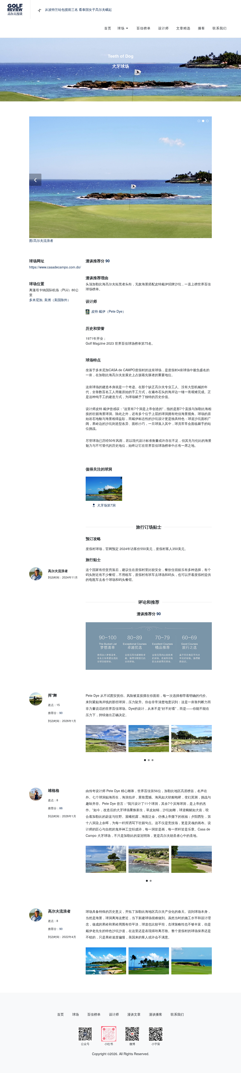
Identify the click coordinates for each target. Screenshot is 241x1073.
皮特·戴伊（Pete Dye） (108, 311)
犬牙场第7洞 (106, 505)
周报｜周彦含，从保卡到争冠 (66, 9)
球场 (75, 1014)
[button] (145, 760)
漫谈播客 (155, 1014)
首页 (60, 1014)
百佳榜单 (93, 1014)
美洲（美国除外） (57, 299)
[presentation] (216, 738)
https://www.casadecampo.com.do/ (55, 267)
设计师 (114, 1014)
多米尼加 (35, 299)
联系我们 (177, 1014)
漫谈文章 (134, 1014)
